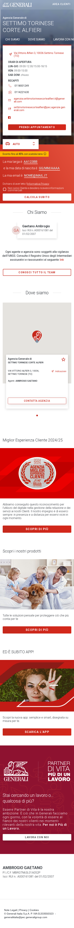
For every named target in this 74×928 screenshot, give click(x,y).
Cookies (34, 910)
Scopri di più (37, 529)
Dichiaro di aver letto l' (26, 183)
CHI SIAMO (12, 39)
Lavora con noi (37, 837)
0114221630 (22, 92)
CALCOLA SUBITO (37, 197)
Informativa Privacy (38, 183)
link (62, 259)
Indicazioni (60, 371)
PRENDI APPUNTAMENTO (37, 127)
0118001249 (22, 85)
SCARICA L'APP (37, 732)
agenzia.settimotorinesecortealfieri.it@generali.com (39, 100)
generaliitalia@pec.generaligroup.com (25, 917)
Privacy (23, 910)
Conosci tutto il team (37, 272)
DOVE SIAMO (36, 39)
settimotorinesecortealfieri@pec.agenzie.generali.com (39, 109)
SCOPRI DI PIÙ (37, 630)
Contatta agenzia (37, 400)
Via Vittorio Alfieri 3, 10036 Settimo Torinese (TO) (39, 54)
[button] (37, 336)
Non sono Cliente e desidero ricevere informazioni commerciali (36, 189)
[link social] (9, 117)
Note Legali (10, 910)
